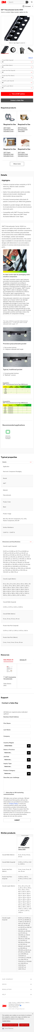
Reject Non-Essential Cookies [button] (10, 1024)
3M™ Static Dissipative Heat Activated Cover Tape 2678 (8, 154)
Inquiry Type (7, 763)
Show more (17, 164)
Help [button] (4, 994)
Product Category (9, 770)
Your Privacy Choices (14, 1005)
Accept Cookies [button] (24, 1024)
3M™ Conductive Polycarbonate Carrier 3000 (9, 678)
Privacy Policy (13, 803)
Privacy (14, 1002)
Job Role (6, 756)
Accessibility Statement (14, 1004)
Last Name (6, 730)
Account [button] (28, 6)
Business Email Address (11, 717)
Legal (10, 1002)
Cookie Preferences (13, 1006)
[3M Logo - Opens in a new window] (3, 2)
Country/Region (8, 742)
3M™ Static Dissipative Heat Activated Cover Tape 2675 (23, 154)
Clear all (30, 57)
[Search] (27, 2)
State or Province (9, 749)
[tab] (8, 660)
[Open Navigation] (31, 2)
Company (6, 736)
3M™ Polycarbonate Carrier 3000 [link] (23, 848)
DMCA (27, 1002)
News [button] (4, 984)
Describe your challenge (11, 777)
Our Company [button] (7, 979)
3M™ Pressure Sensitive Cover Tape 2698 (23, 129)
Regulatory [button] (7, 989)
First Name (7, 723)
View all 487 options (18, 94)
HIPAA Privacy (20, 1002)
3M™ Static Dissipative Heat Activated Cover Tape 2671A (8, 129)
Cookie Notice (6, 1021)
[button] (8, 1028)
